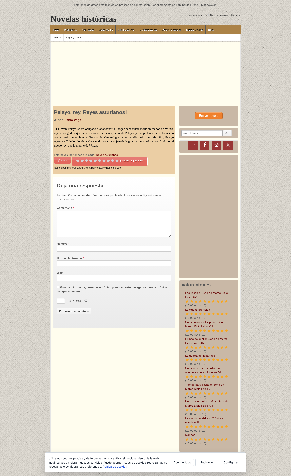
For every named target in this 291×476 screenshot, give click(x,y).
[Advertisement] (145, 70)
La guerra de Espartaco (200, 355)
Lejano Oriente (194, 29)
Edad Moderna (126, 29)
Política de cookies (115, 466)
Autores (57, 37)
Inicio (56, 29)
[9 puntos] (113, 160)
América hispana (171, 29)
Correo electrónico (69, 258)
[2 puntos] (82, 160)
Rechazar (207, 462)
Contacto (235, 15)
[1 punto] (78, 160)
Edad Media (106, 29)
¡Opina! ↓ (62, 160)
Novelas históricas (83, 19)
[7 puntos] (104, 160)
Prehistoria (70, 29)
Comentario (65, 207)
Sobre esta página (219, 15)
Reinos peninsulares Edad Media (72, 167)
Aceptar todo (182, 462)
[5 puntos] (95, 160)
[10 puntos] (117, 160)
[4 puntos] (91, 160)
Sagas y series (73, 37)
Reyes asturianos (107, 154)
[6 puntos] (100, 160)
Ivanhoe (190, 434)
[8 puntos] (108, 160)
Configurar (231, 462)
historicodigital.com (198, 15)
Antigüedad (88, 29)
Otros (211, 29)
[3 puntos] (86, 160)
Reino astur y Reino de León (106, 167)
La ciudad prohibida (197, 309)
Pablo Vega (72, 120)
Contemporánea (149, 29)
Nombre (62, 243)
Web (60, 272)
